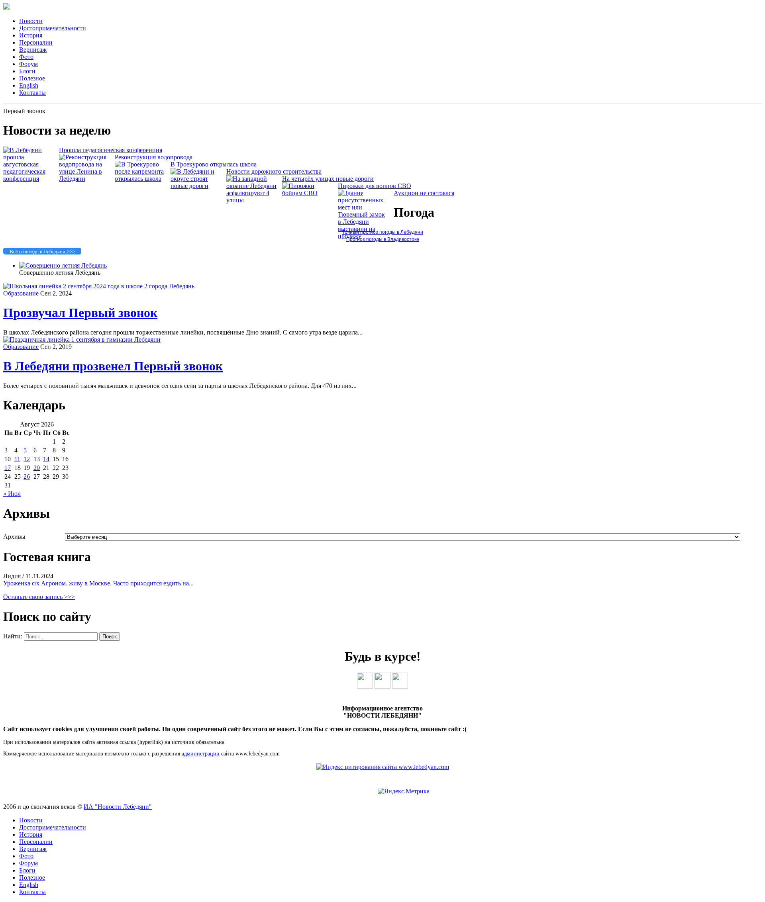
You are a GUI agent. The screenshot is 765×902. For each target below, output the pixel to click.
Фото (26, 56)
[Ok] (382, 686)
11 (17, 459)
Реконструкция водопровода (153, 157)
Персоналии (36, 42)
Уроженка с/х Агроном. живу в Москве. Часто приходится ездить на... (98, 583)
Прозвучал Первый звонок (80, 312)
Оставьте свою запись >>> (39, 596)
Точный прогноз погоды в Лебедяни (382, 232)
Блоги (27, 71)
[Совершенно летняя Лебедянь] (63, 265)
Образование (21, 293)
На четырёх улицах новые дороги (328, 178)
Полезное (32, 78)
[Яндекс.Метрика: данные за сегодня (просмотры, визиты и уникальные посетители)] (404, 791)
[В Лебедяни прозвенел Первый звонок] (82, 339)
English (28, 85)
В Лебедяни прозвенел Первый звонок (113, 366)
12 (27, 459)
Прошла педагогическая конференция (110, 150)
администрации (201, 754)
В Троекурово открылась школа (214, 164)
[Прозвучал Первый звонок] (98, 286)
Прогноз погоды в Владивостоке (382, 239)
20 (36, 467)
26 (27, 476)
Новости (31, 21)
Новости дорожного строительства (274, 171)
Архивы (14, 536)
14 (46, 459)
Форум (28, 64)
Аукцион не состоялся (424, 193)
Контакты (32, 92)
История (30, 35)
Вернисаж (33, 49)
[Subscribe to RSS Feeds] (400, 686)
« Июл (12, 493)
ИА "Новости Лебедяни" (118, 806)
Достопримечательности (52, 28)
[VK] (365, 686)
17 (7, 467)
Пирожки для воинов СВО (374, 185)
